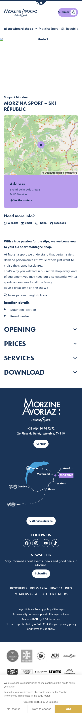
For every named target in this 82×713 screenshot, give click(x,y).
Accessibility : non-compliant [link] (30, 614)
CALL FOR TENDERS (53, 594)
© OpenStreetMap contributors (59, 172)
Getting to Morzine (41, 521)
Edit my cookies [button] (58, 614)
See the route (21, 200)
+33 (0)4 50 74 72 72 (41, 428)
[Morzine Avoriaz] (21, 12)
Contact (41, 443)
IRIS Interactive (51, 619)
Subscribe (41, 573)
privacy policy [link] (68, 624)
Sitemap (58, 609)
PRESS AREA (38, 588)
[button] (41, 3)
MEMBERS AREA (26, 594)
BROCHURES (18, 588)
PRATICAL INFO (61, 588)
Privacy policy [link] (43, 609)
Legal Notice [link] (25, 609)
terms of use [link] (39, 629)
